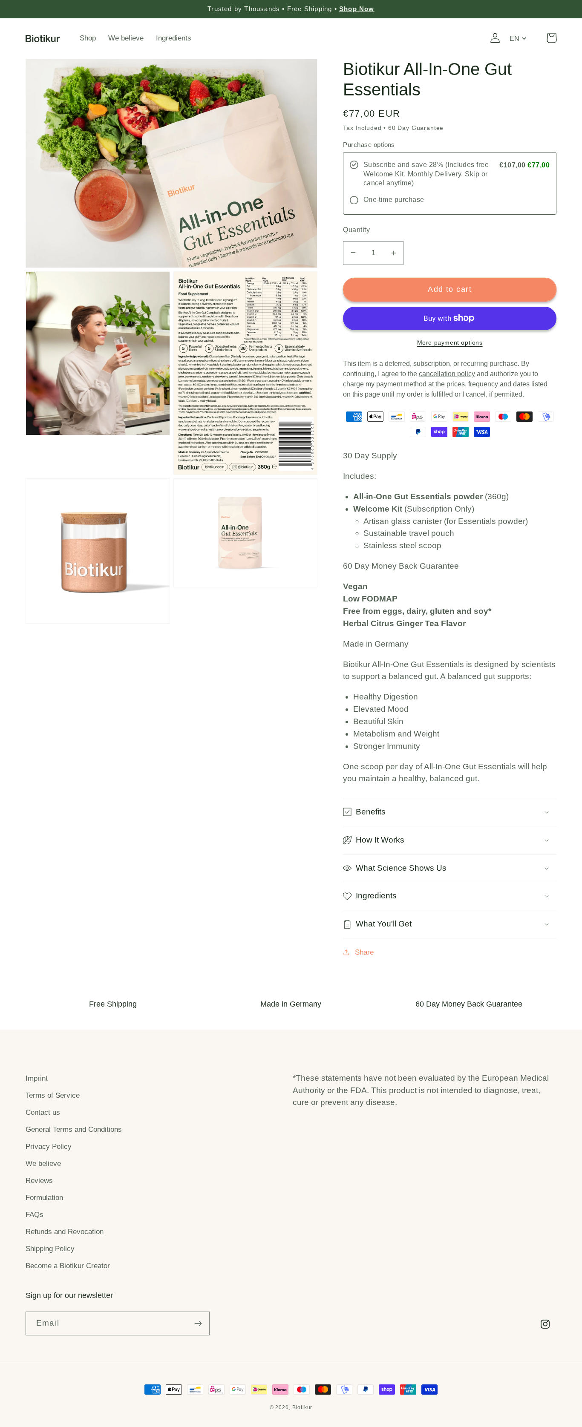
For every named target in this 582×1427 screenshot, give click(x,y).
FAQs (34, 1215)
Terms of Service (53, 1095)
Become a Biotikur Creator (68, 1266)
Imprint (37, 1078)
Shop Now (357, 8)
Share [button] (364, 952)
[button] (551, 38)
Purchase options (369, 144)
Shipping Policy (50, 1249)
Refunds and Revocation (65, 1232)
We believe (43, 1163)
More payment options (450, 342)
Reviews (39, 1181)
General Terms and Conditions (74, 1129)
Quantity (356, 229)
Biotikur (302, 1407)
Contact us (43, 1112)
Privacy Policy (49, 1146)
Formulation (44, 1198)
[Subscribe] (198, 1323)
